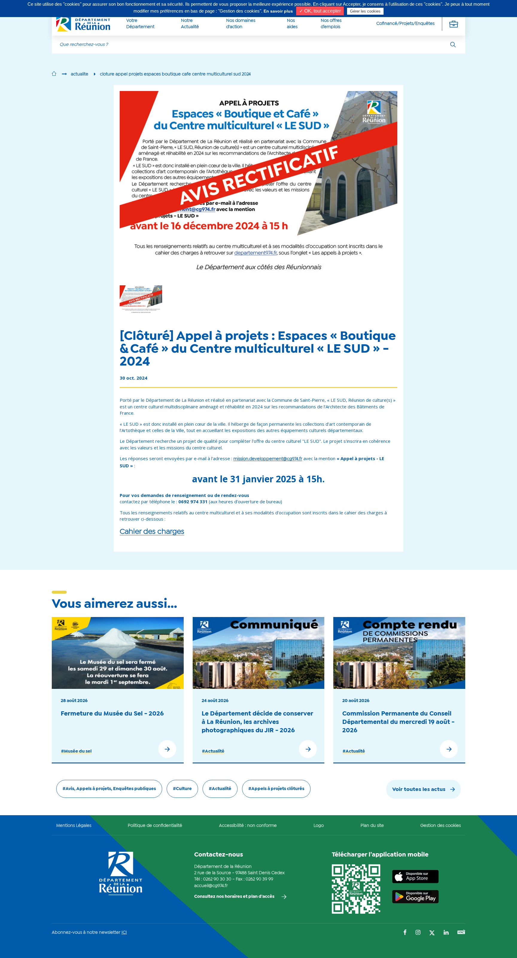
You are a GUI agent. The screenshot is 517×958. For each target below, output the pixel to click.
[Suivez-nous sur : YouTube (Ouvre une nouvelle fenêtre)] (461, 933)
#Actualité (213, 751)
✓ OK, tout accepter (320, 10)
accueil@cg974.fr (211, 886)
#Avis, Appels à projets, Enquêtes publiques (109, 789)
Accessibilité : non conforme (248, 825)
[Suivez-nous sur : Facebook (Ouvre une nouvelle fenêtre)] (405, 933)
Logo (319, 825)
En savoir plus (278, 11)
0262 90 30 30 (217, 879)
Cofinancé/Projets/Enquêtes (405, 23)
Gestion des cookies (440, 825)
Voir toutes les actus (418, 789)
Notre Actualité (190, 24)
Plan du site (372, 825)
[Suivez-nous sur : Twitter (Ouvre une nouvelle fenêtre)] (432, 933)
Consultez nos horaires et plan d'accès (234, 896)
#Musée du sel (76, 751)
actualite (79, 74)
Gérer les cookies (365, 11)
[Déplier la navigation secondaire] (453, 23)
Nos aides (292, 24)
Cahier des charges (152, 532)
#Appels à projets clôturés (276, 789)
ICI (124, 932)
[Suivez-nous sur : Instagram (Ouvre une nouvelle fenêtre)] (418, 933)
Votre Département (140, 24)
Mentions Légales (73, 825)
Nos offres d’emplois (331, 24)
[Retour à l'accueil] (54, 74)
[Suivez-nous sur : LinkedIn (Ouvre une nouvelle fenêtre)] (446, 933)
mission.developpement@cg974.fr (267, 459)
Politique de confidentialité (155, 825)
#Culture (182, 789)
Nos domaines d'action (240, 24)
